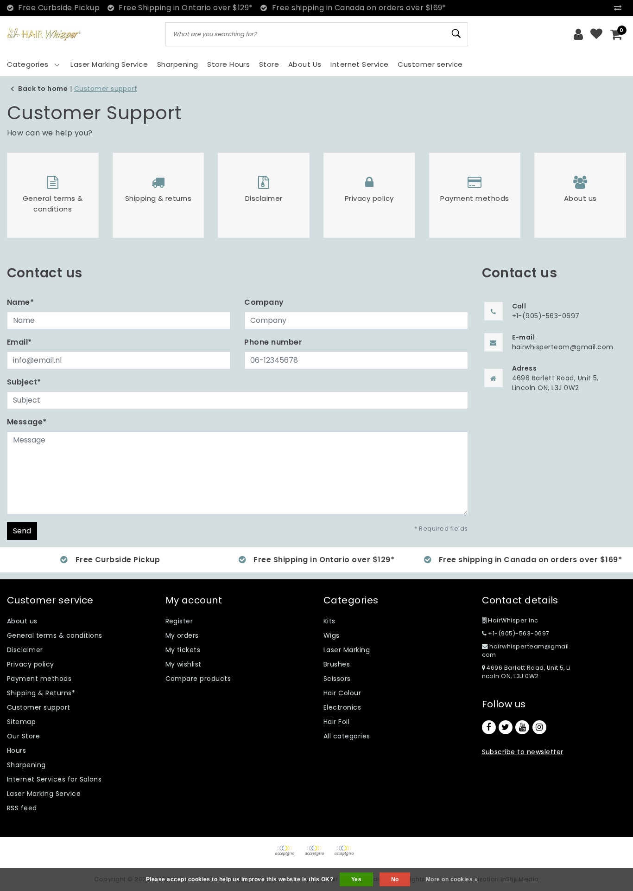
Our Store (23, 736)
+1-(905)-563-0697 (518, 633)
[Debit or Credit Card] (317, 855)
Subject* (24, 382)
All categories (346, 736)
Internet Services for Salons (54, 779)
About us (22, 621)
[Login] (578, 34)
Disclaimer (25, 649)
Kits (329, 621)
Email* (19, 342)
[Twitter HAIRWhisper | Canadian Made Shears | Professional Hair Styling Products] (506, 727)
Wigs (331, 635)
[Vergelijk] (620, 7)
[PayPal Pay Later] (346, 855)
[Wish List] (596, 34)
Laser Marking (346, 649)
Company (264, 302)
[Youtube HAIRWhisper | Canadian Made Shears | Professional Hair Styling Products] (522, 727)
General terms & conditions (54, 635)
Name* (20, 302)
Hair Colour (342, 693)
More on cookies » (452, 879)
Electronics (342, 707)
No (395, 879)
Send (22, 531)
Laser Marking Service (44, 793)
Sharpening (26, 764)
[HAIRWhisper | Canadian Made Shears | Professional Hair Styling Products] (44, 34)
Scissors (337, 678)
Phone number (273, 342)
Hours (16, 750)
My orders (182, 635)
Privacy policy (30, 664)
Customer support (106, 88)
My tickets (183, 649)
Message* (27, 422)
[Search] (456, 33)
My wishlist (183, 664)
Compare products (198, 678)
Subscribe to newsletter (522, 751)
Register (179, 621)
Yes (356, 879)
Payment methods (39, 678)
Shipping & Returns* (41, 693)
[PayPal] (288, 855)
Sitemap (21, 721)
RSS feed (22, 808)
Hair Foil (336, 721)
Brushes (336, 664)
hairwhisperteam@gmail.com (526, 650)
